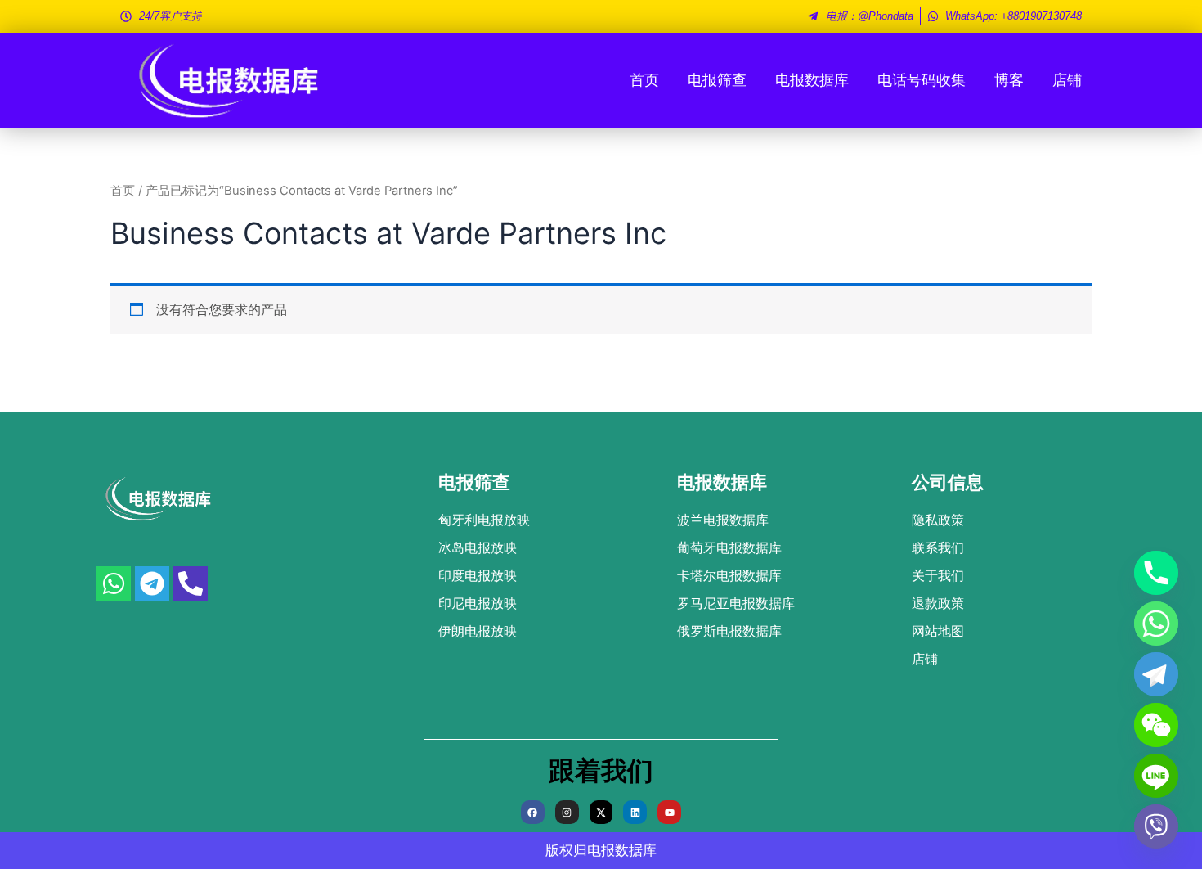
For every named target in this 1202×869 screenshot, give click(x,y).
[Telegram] (1156, 674)
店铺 (1067, 79)
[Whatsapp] (1156, 623)
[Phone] (1156, 573)
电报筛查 (717, 79)
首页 (644, 79)
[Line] (1156, 776)
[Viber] (1156, 826)
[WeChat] (1156, 725)
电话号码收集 (921, 79)
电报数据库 (812, 79)
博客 (1009, 79)
